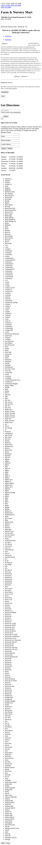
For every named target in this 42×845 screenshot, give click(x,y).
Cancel (4, 148)
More (3, 843)
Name (3, 136)
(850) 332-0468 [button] (6, 7)
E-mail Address (6, 144)
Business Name (6, 132)
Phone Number (6, 140)
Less (3, 96)
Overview (8, 36)
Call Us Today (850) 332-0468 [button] (11, 5)
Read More (5, 92)
